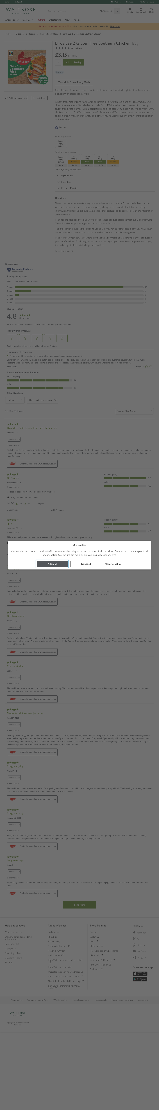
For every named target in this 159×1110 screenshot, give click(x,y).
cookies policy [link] (95, 554)
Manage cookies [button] (113, 563)
